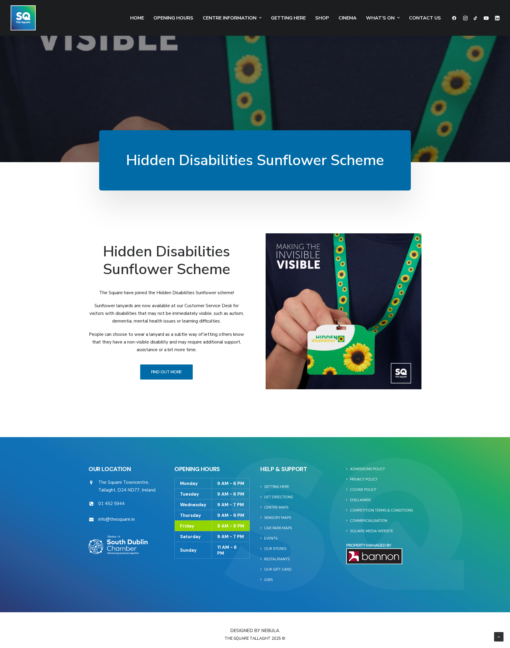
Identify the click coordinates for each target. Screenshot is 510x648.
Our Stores (275, 548)
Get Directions (278, 497)
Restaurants (277, 559)
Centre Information (229, 18)
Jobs (268, 579)
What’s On (380, 18)
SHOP (322, 18)
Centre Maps (276, 507)
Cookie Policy (363, 489)
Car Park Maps (278, 528)
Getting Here (288, 18)
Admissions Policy (367, 469)
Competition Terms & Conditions (381, 510)
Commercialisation (368, 520)
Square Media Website (371, 531)
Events (270, 538)
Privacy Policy (363, 479)
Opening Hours (173, 18)
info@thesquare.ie (116, 519)
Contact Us (425, 18)
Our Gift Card (278, 569)
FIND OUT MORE (166, 372)
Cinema (348, 18)
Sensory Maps (277, 517)
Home (137, 18)
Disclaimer (360, 500)
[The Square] (23, 17)
